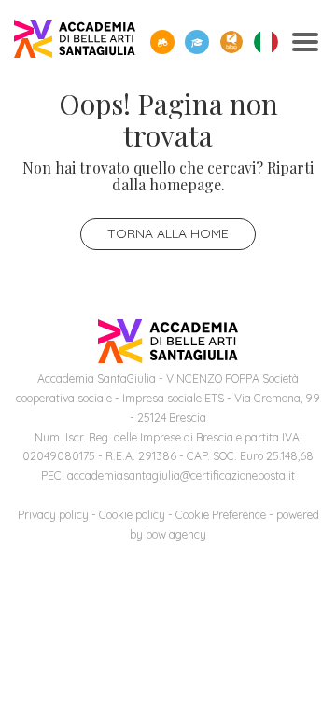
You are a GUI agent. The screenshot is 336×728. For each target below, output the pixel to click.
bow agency (176, 534)
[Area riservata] (197, 42)
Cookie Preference (220, 515)
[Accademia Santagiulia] (74, 42)
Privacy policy (53, 515)
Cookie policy (132, 515)
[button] (162, 42)
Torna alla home (168, 233)
